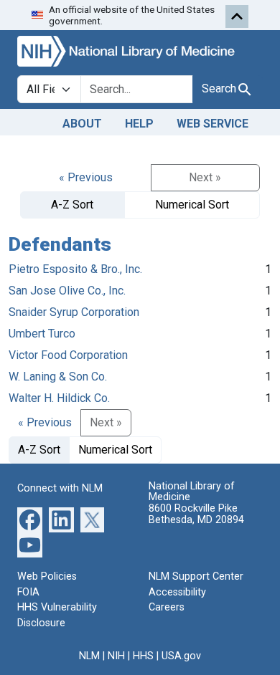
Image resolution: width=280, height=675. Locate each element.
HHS (143, 656)
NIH (116, 656)
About (82, 123)
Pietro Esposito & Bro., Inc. (75, 269)
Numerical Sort (192, 204)
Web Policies (47, 576)
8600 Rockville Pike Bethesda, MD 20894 (196, 514)
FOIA (28, 592)
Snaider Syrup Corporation (74, 312)
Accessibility (177, 592)
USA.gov (181, 656)
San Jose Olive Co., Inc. (67, 290)
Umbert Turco (42, 333)
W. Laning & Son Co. (58, 376)
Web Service (212, 123)
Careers (167, 607)
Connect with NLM (60, 488)
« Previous (86, 177)
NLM (89, 656)
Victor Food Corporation (68, 355)
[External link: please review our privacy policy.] (29, 519)
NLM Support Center (196, 576)
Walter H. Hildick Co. (59, 398)
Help (139, 123)
